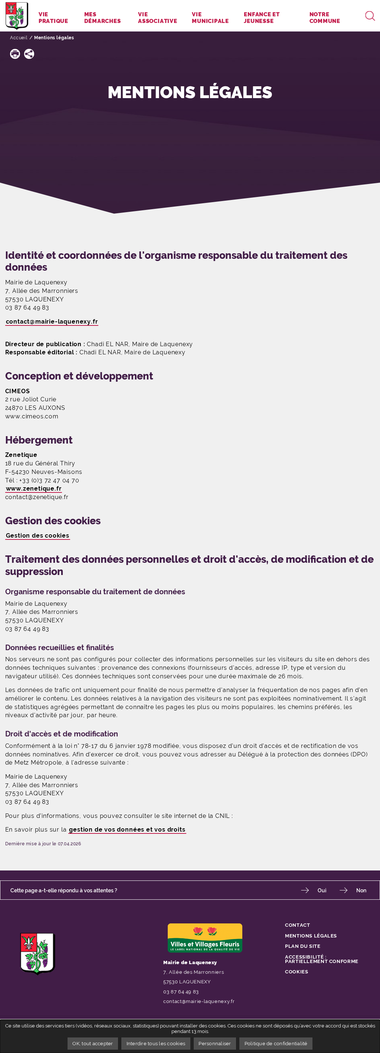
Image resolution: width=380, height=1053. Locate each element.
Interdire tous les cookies (156, 1043)
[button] (15, 54)
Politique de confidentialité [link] (276, 1043)
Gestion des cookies (37, 535)
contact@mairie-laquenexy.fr (52, 321)
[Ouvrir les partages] (29, 54)
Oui (322, 890)
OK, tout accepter (92, 1043)
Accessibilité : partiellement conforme (321, 959)
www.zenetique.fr (34, 488)
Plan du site (303, 946)
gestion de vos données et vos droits (127, 829)
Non (361, 890)
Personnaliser (215, 1043)
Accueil (18, 37)
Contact (297, 925)
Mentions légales (311, 936)
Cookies (296, 972)
